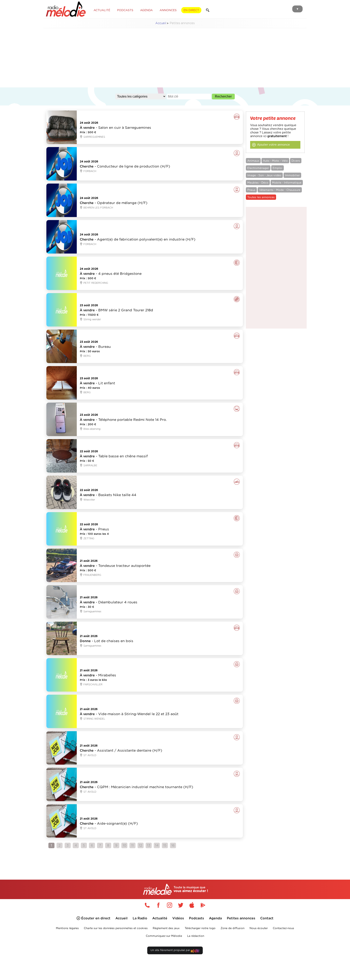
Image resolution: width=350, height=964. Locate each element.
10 (124, 845)
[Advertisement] (175, 59)
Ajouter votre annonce (273, 144)
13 (148, 845)
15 (164, 845)
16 (173, 845)
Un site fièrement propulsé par (170, 950)
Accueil (160, 23)
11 (132, 845)
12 (140, 845)
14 (157, 845)
